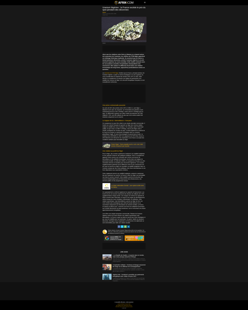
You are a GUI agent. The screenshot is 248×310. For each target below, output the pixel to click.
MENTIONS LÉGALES (128, 305)
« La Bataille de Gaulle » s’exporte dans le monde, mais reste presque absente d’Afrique (128, 256)
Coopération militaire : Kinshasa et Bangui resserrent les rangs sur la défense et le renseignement (129, 265)
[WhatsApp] (125, 226)
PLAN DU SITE (127, 304)
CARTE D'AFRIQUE (121, 304)
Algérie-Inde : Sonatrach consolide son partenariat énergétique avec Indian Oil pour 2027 (128, 275)
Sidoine (104, 12)
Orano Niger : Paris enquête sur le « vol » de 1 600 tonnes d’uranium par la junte (127, 145)
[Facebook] (119, 226)
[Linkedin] (128, 226)
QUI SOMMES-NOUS (120, 305)
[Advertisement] (124, 48)
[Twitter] (122, 226)
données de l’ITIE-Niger (111, 73)
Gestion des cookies (129, 306)
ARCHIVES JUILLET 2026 (120, 306)
